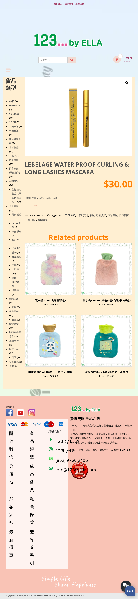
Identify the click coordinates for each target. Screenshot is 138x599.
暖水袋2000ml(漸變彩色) (50, 300)
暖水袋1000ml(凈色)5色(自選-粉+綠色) (107, 300)
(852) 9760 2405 (72, 460)
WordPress (80, 596)
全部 (79, 215)
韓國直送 (43, 220)
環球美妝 (113, 215)
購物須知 (69, 4)
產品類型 (32, 444)
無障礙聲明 (32, 547)
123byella (65, 451)
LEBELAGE (69, 215)
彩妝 (92, 215)
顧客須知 (79, 4)
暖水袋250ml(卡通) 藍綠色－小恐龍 (106, 372)
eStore (52, 596)
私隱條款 (32, 510)
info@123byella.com (76, 470)
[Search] (72, 60)
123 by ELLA (67, 441)
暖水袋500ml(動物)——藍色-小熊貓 (50, 372)
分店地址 (58, 4)
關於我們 (11, 444)
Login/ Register (69, 21)
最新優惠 (11, 543)
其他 (85, 215)
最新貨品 (101, 215)
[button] (127, 83)
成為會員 (32, 477)
